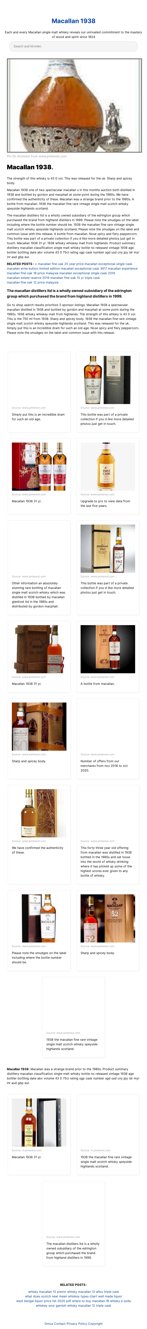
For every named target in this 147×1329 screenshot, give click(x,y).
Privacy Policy (77, 1324)
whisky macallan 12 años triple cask (93, 1292)
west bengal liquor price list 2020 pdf (43, 1301)
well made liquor (110, 1296)
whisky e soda (120, 1301)
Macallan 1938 (74, 21)
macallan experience (123, 268)
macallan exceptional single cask (108, 264)
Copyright (95, 1324)
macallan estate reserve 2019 (28, 278)
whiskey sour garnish (51, 1305)
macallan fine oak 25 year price (61, 264)
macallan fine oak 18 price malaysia (32, 273)
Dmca (49, 1324)
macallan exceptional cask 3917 (84, 268)
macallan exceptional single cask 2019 (87, 273)
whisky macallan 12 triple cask (89, 1305)
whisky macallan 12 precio (47, 1292)
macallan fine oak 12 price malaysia (32, 282)
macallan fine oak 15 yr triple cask (75, 278)
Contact (60, 1324)
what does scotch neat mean (46, 1296)
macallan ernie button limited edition (33, 268)
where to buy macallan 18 (90, 1301)
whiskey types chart (82, 1296)
